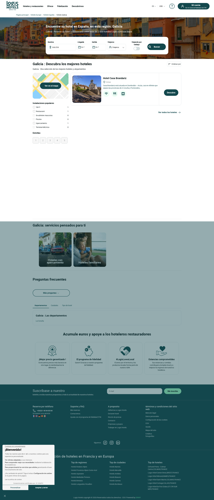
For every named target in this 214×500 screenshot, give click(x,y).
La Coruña (40, 321)
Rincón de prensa (114, 417)
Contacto (111, 420)
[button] (5, 496)
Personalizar (15, 487)
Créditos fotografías (150, 434)
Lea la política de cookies (13, 479)
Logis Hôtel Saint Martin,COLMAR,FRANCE (164, 479)
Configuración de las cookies (156, 420)
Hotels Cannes (115, 480)
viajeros (111, 42)
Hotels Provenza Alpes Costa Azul (84, 470)
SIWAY (138, 497)
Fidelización (62, 6)
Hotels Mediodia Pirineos (80, 477)
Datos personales (152, 416)
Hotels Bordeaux (115, 484)
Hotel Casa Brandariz (115, 78)
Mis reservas (75, 410)
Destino (51, 42)
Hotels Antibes (115, 473)
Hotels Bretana (77, 480)
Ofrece (50, 6)
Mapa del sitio (151, 430)
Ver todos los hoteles (167, 112)
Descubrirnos (78, 6)
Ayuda (148, 427)
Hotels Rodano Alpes (79, 467)
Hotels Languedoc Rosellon (81, 484)
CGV (147, 423)
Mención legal (151, 413)
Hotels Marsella (115, 470)
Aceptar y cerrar (41, 487)
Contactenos (75, 413)
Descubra (171, 92)
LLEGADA (81, 42)
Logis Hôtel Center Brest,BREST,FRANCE (163, 472)
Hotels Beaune (115, 477)
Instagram (111, 442)
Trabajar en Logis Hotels (117, 427)
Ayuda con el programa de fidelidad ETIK (85, 417)
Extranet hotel (113, 413)
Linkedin (118, 442)
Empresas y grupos (115, 424)
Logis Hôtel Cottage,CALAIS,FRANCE (162, 483)
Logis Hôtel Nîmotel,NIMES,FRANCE (161, 476)
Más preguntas (50, 293)
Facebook (105, 442)
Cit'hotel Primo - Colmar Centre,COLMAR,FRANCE (157, 468)
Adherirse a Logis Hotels (117, 410)
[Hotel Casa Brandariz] (86, 89)
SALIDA (94, 42)
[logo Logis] (12, 5)
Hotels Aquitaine (77, 473)
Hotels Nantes (114, 467)
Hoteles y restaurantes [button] (33, 6)
